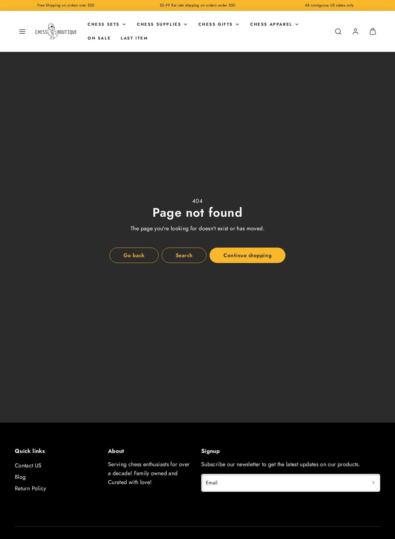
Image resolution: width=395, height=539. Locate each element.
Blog (20, 477)
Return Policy (30, 488)
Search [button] (184, 255)
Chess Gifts (215, 24)
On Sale (99, 38)
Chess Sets (104, 24)
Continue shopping (247, 255)
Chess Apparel (271, 24)
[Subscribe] (373, 483)
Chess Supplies (159, 24)
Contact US (28, 466)
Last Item (134, 38)
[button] (22, 31)
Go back (134, 255)
